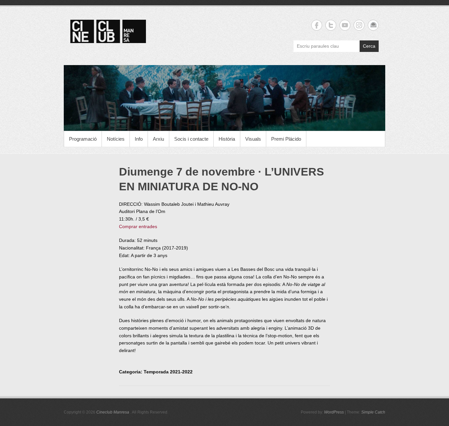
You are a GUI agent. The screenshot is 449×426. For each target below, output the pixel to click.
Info (139, 139)
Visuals (253, 139)
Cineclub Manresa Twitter (330, 25)
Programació (83, 139)
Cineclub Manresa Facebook (316, 25)
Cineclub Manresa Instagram (359, 25)
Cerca (369, 46)
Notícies (116, 139)
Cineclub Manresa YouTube (345, 25)
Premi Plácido (286, 139)
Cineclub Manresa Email (373, 25)
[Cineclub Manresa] (224, 98)
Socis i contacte (191, 139)
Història (227, 139)
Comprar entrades (138, 226)
